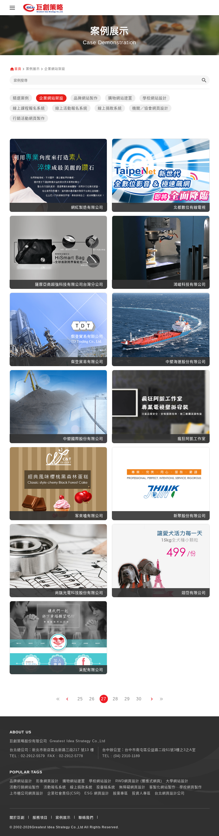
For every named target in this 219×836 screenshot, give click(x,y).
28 (115, 699)
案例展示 (63, 817)
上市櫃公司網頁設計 (26, 793)
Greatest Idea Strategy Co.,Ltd (57, 827)
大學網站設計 (177, 781)
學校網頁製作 (190, 787)
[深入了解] (58, 179)
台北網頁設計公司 (170, 793)
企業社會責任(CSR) (63, 793)
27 (103, 699)
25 (80, 699)
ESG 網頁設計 (96, 793)
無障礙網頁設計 (132, 787)
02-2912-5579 (33, 756)
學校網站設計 (155, 98)
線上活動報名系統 (71, 108)
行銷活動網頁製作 (29, 118)
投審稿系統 (105, 787)
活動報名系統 (55, 787)
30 (139, 699)
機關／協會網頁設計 (150, 108)
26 (92, 699)
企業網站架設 (51, 98)
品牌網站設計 (21, 781)
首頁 (17, 69)
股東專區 (120, 793)
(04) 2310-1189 (127, 756)
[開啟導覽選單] (12, 8)
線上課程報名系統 (29, 108)
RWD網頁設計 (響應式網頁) (138, 781)
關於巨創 (17, 817)
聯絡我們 (86, 817)
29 (127, 699)
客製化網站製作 (162, 787)
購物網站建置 (120, 98)
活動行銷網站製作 (25, 787)
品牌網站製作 (86, 98)
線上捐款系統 (110, 108)
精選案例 (21, 98)
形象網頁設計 (47, 781)
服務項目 (40, 817)
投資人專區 (141, 793)
